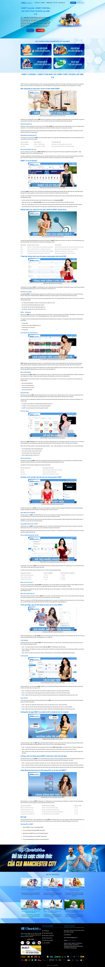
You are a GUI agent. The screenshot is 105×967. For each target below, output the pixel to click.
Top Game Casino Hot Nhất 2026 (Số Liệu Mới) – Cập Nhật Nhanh (52, 890)
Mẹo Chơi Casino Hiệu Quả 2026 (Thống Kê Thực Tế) (31, 890)
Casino (43, 2)
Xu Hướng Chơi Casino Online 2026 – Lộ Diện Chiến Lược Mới (74, 890)
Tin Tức (55, 2)
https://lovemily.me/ (72, 940)
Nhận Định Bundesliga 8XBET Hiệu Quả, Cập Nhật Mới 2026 (74, 912)
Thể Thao (37, 2)
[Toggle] (22, 827)
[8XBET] (27, 3)
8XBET (22, 17)
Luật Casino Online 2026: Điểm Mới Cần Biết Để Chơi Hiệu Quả (31, 912)
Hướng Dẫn (49, 2)
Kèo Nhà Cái (61, 2)
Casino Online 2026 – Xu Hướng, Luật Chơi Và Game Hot (52, 912)
